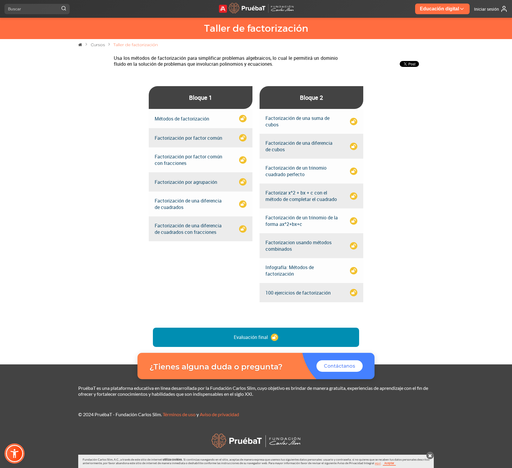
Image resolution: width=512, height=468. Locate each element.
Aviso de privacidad (219, 414)
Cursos (98, 44)
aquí (378, 463)
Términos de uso (179, 414)
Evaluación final (251, 337)
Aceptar (389, 463)
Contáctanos (339, 366)
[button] (14, 453)
